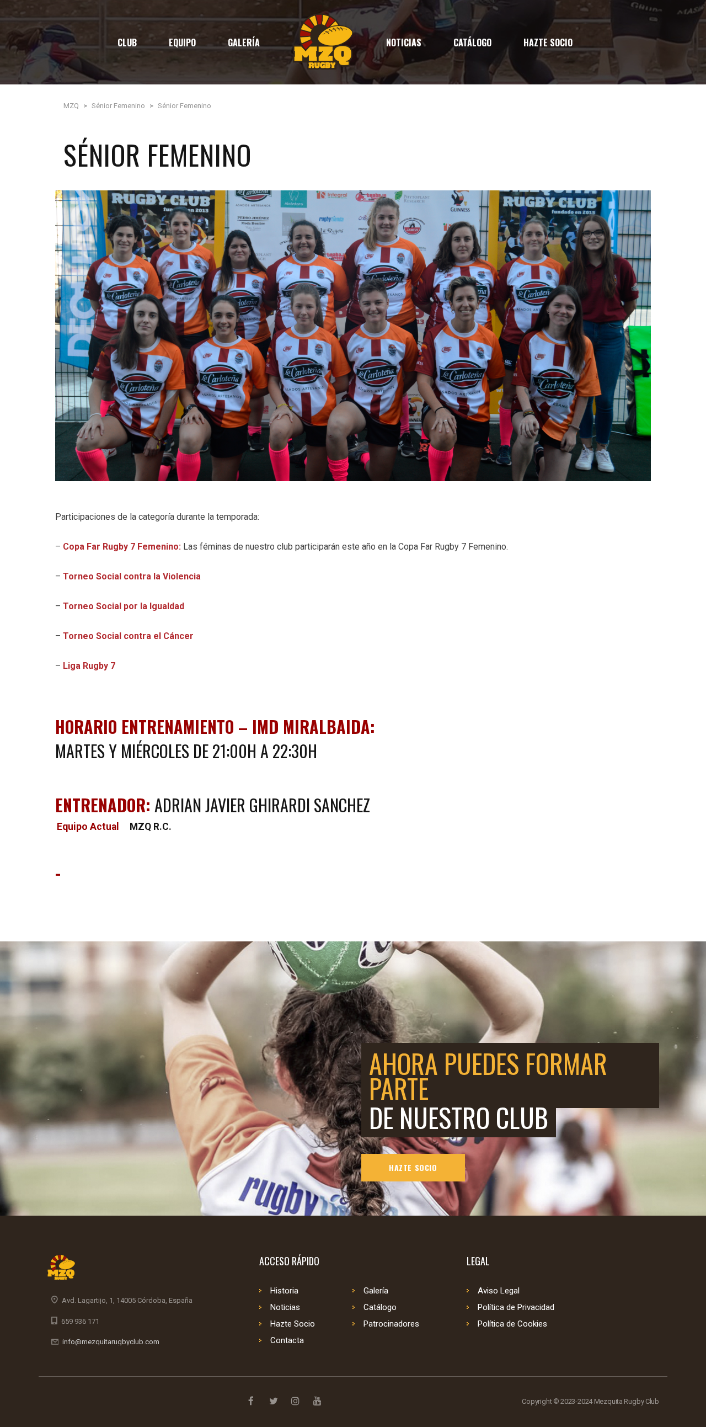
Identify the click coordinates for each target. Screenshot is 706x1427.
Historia (284, 1291)
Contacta (287, 1340)
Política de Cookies (512, 1324)
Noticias (285, 1307)
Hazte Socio (413, 1167)
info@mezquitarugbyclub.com (110, 1342)
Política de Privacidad (516, 1307)
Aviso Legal (499, 1291)
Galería (375, 1291)
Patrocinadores (391, 1324)
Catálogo (380, 1307)
